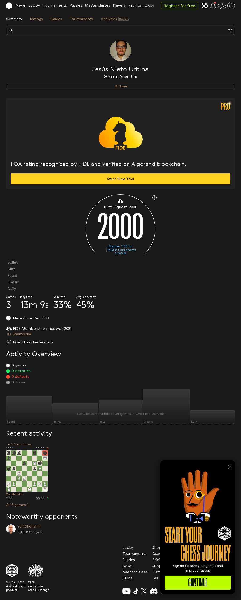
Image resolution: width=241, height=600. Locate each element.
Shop (156, 547)
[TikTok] (136, 591)
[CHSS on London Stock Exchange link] (38, 570)
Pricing (158, 559)
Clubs (149, 5)
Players (119, 5)
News (21, 5)
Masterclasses (97, 5)
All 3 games (16, 504)
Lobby (34, 5)
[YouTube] (126, 591)
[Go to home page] (9, 5)
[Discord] (154, 591)
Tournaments (55, 5)
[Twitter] (144, 591)
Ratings (135, 5)
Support (159, 565)
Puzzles (76, 5)
